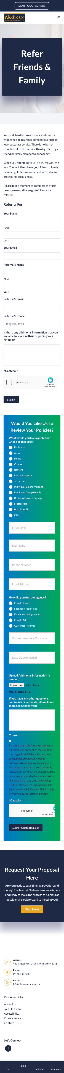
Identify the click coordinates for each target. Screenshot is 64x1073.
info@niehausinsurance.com (27, 984)
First (6, 227)
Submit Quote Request (25, 827)
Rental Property (23, 475)
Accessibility (11, 1013)
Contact (9, 1023)
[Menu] (58, 17)
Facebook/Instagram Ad (27, 614)
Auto (17, 452)
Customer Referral (24, 625)
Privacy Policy (17, 793)
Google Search (22, 602)
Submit (11, 399)
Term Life (19, 481)
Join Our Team (13, 1009)
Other (17, 514)
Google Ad (20, 619)
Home (17, 458)
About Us (10, 1004)
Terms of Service (38, 793)
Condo (18, 464)
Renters (18, 469)
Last (6, 240)
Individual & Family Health (29, 486)
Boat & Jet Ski (21, 509)
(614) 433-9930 (21, 973)
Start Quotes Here (31, 5)
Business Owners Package (28, 498)
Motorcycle (20, 503)
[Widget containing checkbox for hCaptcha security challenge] (30, 382)
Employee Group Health (27, 492)
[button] (32, 909)
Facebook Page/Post (25, 608)
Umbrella (19, 447)
